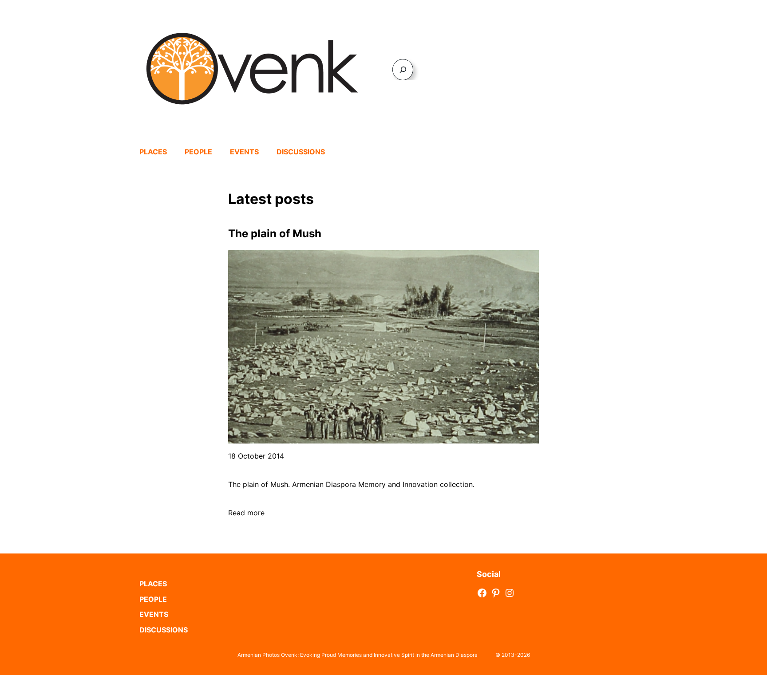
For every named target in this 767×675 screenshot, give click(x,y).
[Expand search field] (402, 69)
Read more (246, 512)
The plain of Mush (274, 233)
